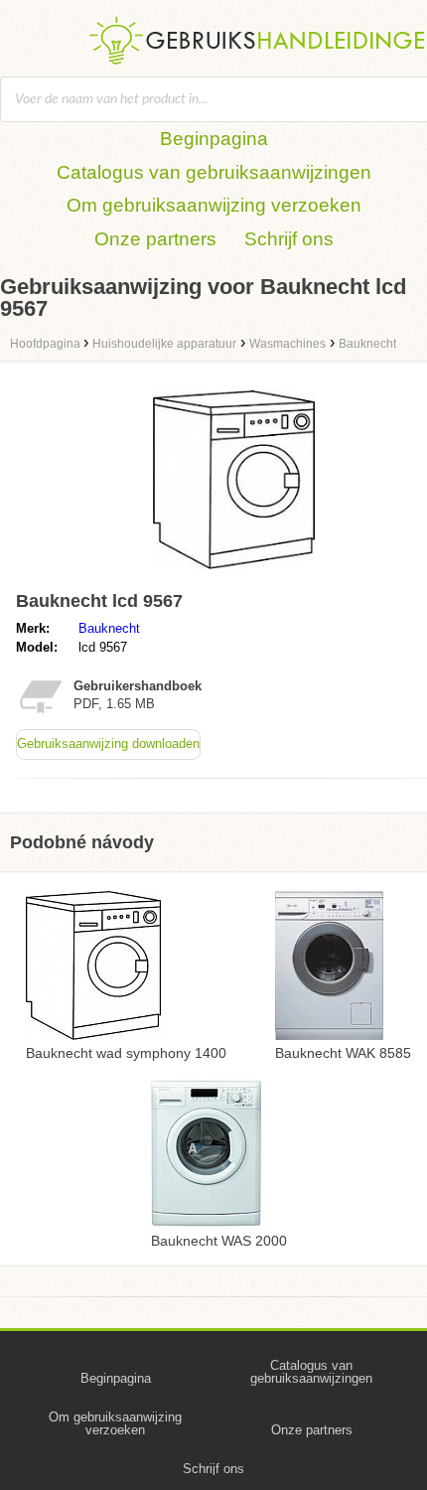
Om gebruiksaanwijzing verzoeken (214, 205)
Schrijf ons (289, 238)
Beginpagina (214, 138)
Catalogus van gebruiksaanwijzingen (214, 172)
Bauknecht (109, 628)
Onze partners (155, 238)
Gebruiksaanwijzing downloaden (108, 743)
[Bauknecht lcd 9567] (234, 573)
